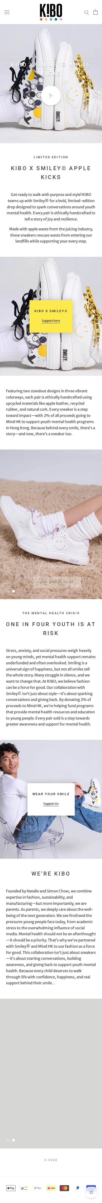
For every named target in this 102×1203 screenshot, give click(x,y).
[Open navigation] (6, 12)
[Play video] (51, 96)
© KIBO (50, 1160)
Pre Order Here (57, 576)
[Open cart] (95, 12)
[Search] (86, 12)
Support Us (51, 803)
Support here (51, 320)
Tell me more (57, 1125)
